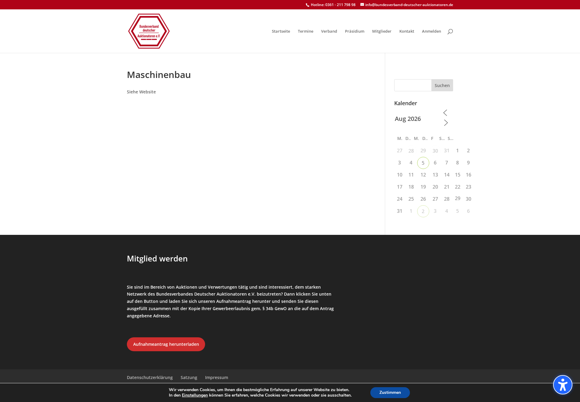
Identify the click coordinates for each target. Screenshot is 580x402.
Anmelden (431, 31)
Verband (329, 31)
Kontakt (406, 31)
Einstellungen (195, 395)
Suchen (442, 85)
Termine (305, 31)
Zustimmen (390, 392)
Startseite (281, 31)
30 (435, 151)
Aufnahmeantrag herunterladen (166, 344)
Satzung (189, 377)
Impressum (216, 377)
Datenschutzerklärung (150, 377)
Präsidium (354, 31)
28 (411, 151)
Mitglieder (382, 31)
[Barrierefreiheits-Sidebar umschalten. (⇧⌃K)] (562, 384)
